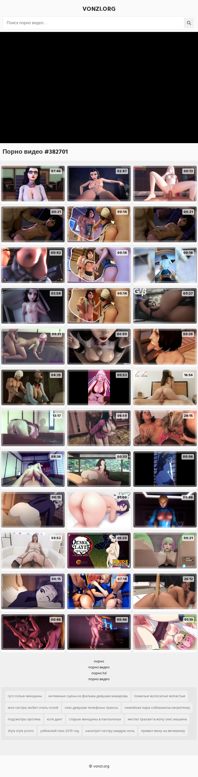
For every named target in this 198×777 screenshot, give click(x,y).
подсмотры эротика (24, 719)
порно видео (99, 667)
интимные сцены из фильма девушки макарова (88, 696)
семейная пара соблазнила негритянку (157, 708)
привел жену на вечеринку (163, 731)
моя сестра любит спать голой (33, 708)
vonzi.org (99, 9)
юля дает (54, 719)
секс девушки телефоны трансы (91, 708)
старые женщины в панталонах (95, 719)
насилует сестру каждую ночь (110, 731)
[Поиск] (189, 23)
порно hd (99, 673)
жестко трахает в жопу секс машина (157, 719)
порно (99, 661)
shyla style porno (21, 731)
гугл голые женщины (25, 696)
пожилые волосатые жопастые (159, 696)
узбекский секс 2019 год (59, 731)
